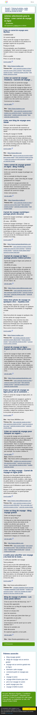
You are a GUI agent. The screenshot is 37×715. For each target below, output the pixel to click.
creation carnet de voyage (19, 115)
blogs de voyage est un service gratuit (22, 155)
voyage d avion (11, 677)
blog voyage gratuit (8, 157)
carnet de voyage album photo (21, 250)
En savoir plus (9, 713)
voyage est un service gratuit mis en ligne (18, 666)
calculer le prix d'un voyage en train (13, 593)
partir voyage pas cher (14, 684)
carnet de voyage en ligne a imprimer (12, 70)
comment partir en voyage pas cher (17, 673)
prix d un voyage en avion (15, 682)
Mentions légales (15, 694)
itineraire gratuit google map (16, 549)
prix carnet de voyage (10, 463)
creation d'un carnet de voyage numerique (14, 159)
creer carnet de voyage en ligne (22, 68)
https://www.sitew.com (15, 153)
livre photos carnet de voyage (21, 338)
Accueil (5, 694)
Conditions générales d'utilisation (16, 694)
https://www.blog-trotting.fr (16, 200)
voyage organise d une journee (14, 589)
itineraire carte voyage (14, 669)
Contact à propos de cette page (20, 697)
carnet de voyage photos (21, 206)
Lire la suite (7, 62)
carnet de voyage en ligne (21, 72)
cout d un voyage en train (22, 591)
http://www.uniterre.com (15, 543)
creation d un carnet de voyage (12, 113)
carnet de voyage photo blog (11, 252)
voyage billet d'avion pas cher (17, 679)
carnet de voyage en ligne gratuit (12, 204)
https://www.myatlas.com (16, 66)
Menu (32, 2)
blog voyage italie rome (26, 505)
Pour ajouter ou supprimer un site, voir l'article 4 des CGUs (16, 700)
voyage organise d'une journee (23, 587)
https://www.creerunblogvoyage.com (20, 288)
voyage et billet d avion (14, 687)
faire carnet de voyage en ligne (12, 292)
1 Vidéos (15, 25)
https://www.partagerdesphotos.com (19, 244)
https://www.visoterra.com (16, 108)
